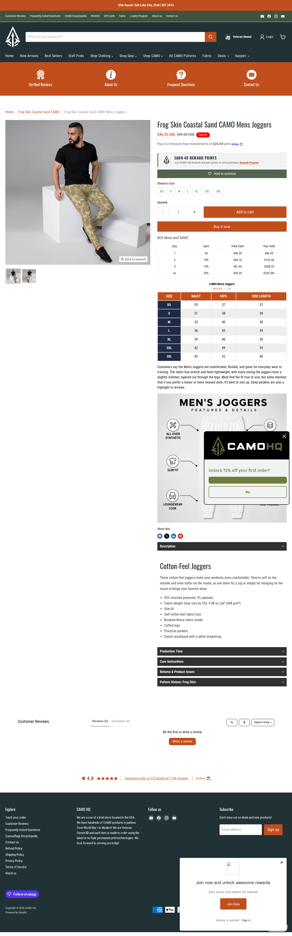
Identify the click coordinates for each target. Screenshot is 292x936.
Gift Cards (109, 16)
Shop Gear (127, 56)
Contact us (172, 16)
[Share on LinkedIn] (173, 536)
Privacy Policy (13, 861)
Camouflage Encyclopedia (21, 836)
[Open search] (232, 722)
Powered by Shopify (16, 912)
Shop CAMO (152, 56)
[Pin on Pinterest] (180, 536)
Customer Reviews (15, 16)
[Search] (210, 37)
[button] (267, 36)
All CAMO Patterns (182, 56)
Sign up (273, 829)
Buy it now (222, 226)
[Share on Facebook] (159, 536)
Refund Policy (13, 848)
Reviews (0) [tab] (100, 721)
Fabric (122, 16)
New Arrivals (29, 56)
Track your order (15, 817)
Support (241, 56)
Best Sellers (53, 56)
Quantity (162, 202)
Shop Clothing (100, 56)
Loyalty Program (139, 16)
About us (157, 16)
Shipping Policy (14, 855)
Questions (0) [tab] (121, 721)
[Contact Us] (251, 79)
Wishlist (95, 16)
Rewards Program (249, 162)
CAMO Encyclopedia (76, 16)
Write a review (182, 741)
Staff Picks (76, 56)
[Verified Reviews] (40, 79)
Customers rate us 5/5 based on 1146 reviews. (157, 778)
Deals (222, 56)
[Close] (284, 436)
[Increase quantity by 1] (194, 212)
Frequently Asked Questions (45, 16)
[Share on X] (166, 536)
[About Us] (111, 79)
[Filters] (244, 722)
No (248, 492)
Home (9, 56)
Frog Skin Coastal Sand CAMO (38, 112)
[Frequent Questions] (181, 79)
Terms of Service (16, 867)
